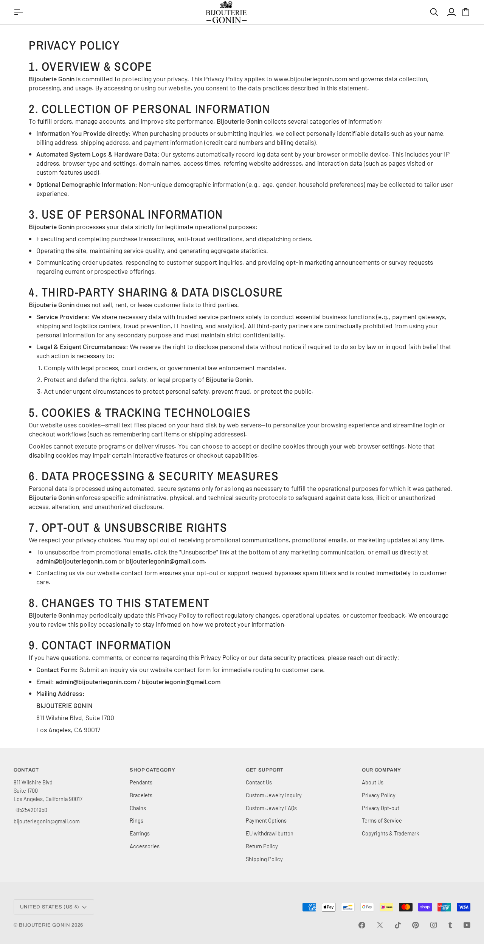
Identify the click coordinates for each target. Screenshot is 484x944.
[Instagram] (433, 925)
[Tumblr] (450, 925)
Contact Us (259, 782)
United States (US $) (49, 907)
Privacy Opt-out (380, 807)
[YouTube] (467, 925)
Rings (136, 820)
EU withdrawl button (269, 833)
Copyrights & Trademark (390, 833)
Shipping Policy (264, 859)
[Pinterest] (415, 925)
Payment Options (266, 820)
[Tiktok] (398, 925)
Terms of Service (382, 820)
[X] (380, 925)
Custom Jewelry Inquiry (274, 795)
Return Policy (262, 846)
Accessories (145, 846)
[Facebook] (361, 925)
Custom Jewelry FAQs (271, 807)
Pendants (141, 782)
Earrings (140, 833)
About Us (372, 782)
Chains (138, 807)
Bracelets (141, 795)
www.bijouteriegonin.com (310, 79)
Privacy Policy (379, 795)
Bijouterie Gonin (44, 925)
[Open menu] (19, 12)
